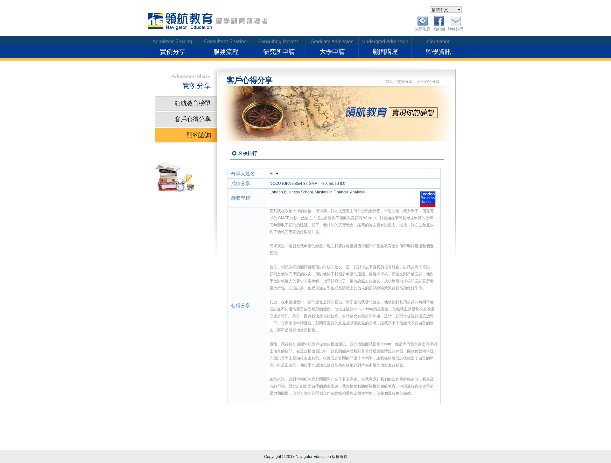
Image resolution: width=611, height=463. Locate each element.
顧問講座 (385, 51)
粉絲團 (439, 29)
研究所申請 (279, 51)
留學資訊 (438, 51)
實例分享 (173, 51)
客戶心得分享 (428, 81)
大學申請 (332, 51)
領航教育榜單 (192, 103)
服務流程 (226, 51)
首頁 (389, 81)
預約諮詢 (198, 135)
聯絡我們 (455, 29)
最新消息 (422, 29)
